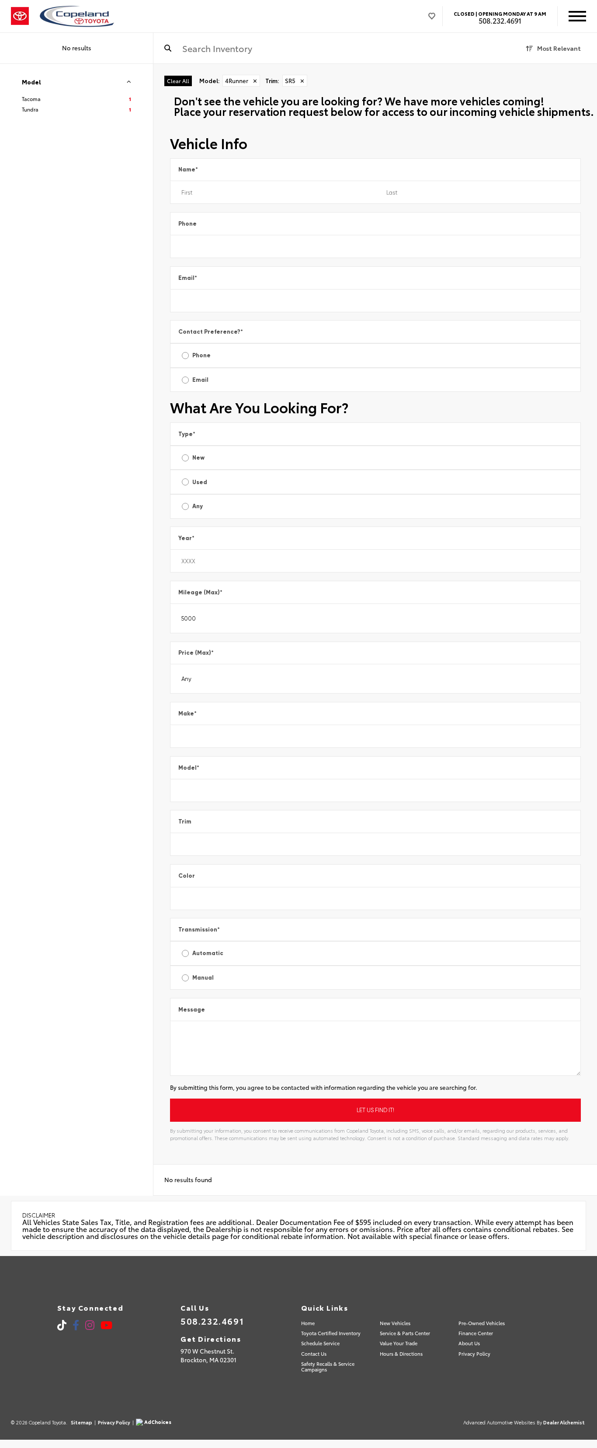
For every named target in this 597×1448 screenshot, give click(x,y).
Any (197, 506)
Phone (187, 223)
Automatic (207, 953)
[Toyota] (20, 16)
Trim (184, 821)
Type (186, 434)
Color (186, 875)
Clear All (178, 80)
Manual (203, 977)
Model (188, 767)
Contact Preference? (210, 331)
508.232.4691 (500, 20)
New (198, 457)
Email (187, 278)
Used (199, 482)
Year (186, 538)
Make (187, 713)
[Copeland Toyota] (77, 16)
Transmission (199, 929)
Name (188, 169)
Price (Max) (196, 652)
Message (191, 1009)
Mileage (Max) (200, 592)
